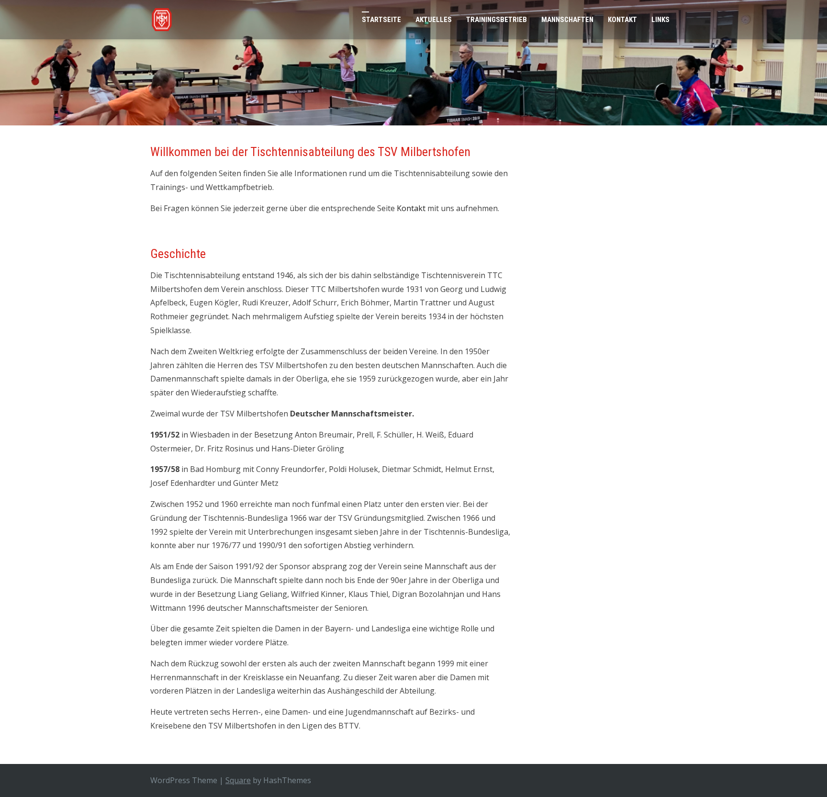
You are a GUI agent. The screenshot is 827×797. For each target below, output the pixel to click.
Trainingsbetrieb (496, 19)
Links (660, 19)
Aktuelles (433, 19)
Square (238, 780)
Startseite (381, 19)
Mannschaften (567, 19)
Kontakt (622, 19)
